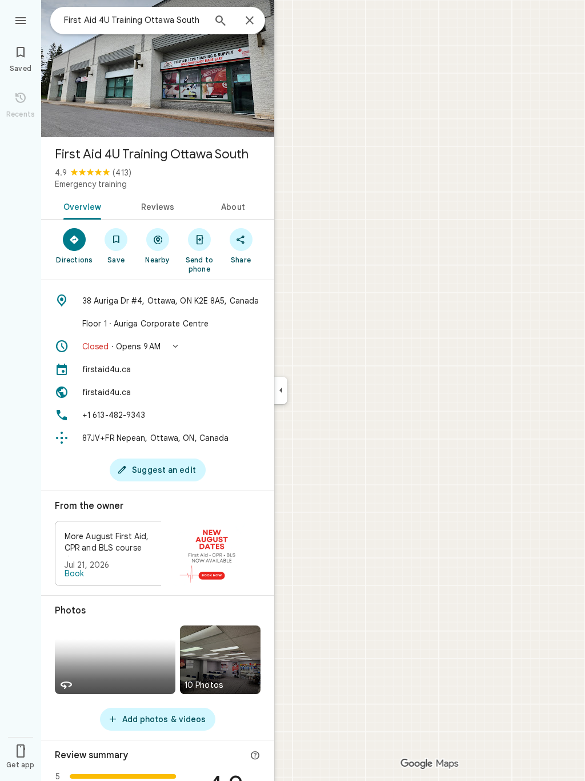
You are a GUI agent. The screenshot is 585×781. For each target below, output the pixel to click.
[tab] (80, 206)
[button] (157, 346)
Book (74, 573)
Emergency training (91, 184)
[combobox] (134, 20)
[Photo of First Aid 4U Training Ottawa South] (157, 68)
